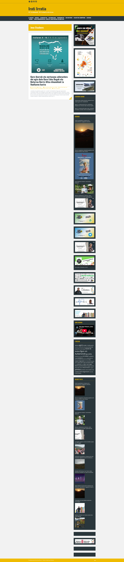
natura (81, 367)
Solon (47, 560)
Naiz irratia (77, 367)
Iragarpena (81, 361)
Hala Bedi (89, 358)
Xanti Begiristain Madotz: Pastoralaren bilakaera (83, 182)
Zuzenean (89, 18)
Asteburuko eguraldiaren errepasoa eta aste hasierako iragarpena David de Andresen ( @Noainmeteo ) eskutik (84, 457)
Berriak (37, 18)
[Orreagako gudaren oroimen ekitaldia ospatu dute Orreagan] (80, 449)
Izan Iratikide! (68, 18)
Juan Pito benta (91, 361)
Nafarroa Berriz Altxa (47, 88)
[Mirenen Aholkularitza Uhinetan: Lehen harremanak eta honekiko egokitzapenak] (84, 203)
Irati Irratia (37, 8)
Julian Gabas (83, 362)
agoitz (81, 345)
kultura (79, 364)
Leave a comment (56, 88)
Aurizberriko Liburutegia (83, 347)
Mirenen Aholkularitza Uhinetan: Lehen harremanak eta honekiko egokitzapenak (83, 196)
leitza (82, 364)
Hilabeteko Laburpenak (79, 18)
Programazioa (60, 18)
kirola (76, 364)
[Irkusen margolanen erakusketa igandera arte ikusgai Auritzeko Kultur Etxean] (84, 166)
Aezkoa (77, 345)
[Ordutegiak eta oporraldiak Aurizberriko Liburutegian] (80, 508)
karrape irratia (89, 362)
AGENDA (30, 19)
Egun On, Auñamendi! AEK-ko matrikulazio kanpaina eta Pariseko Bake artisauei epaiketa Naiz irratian (84, 105)
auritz (92, 345)
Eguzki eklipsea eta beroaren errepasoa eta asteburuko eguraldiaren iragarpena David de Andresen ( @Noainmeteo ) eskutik (84, 486)
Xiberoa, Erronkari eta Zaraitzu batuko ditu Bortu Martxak (84, 515)
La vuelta (35, 88)
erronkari (86, 356)
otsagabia (91, 367)
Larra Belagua (40, 88)
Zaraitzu (79, 373)
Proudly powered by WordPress (35, 560)
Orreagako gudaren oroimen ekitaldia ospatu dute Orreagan (84, 442)
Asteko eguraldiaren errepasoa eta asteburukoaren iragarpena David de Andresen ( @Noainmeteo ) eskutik (82, 121)
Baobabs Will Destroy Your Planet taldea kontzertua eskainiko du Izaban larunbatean (84, 471)
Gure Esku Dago (62, 87)
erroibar (80, 356)
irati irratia (86, 361)
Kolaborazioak (52, 18)
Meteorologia (86, 366)
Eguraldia (88, 354)
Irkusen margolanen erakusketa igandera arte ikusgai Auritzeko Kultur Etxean (84, 151)
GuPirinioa (85, 358)
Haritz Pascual (81, 359)
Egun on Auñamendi (81, 352)
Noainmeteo (86, 367)
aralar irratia (86, 345)
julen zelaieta (77, 362)
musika (92, 365)
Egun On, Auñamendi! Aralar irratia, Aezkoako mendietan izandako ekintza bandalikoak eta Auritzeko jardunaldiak (84, 109)
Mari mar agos (88, 364)
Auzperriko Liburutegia (80, 349)
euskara (80, 358)
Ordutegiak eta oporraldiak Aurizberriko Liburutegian (83, 501)
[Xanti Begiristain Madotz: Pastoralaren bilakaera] (84, 188)
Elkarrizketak (43, 18)
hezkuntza (86, 359)
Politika (56, 87)
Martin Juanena (79, 366)
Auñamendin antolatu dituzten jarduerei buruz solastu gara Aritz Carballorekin (84, 101)
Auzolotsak (90, 347)
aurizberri (76, 347)
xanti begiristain (84, 372)
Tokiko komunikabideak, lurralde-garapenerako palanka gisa (49, 19)
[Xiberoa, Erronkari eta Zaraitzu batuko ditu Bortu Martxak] (80, 522)
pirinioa (78, 369)
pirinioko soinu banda (86, 369)
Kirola (53, 87)
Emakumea (77, 356)
